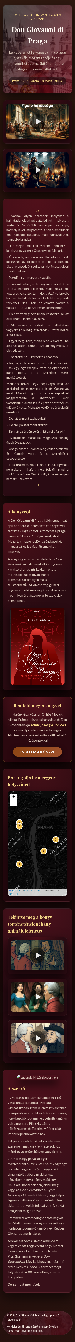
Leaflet (15, 890)
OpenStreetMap (33, 890)
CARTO (13, 894)
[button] (19, 822)
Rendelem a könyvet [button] (38, 752)
